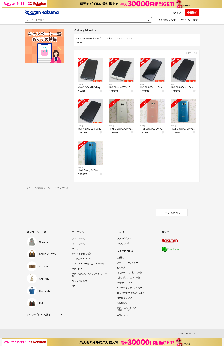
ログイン (176, 12)
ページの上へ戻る (171, 212)
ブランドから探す (189, 19)
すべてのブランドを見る (38, 314)
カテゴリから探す (167, 19)
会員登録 (192, 12)
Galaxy (80, 84)
